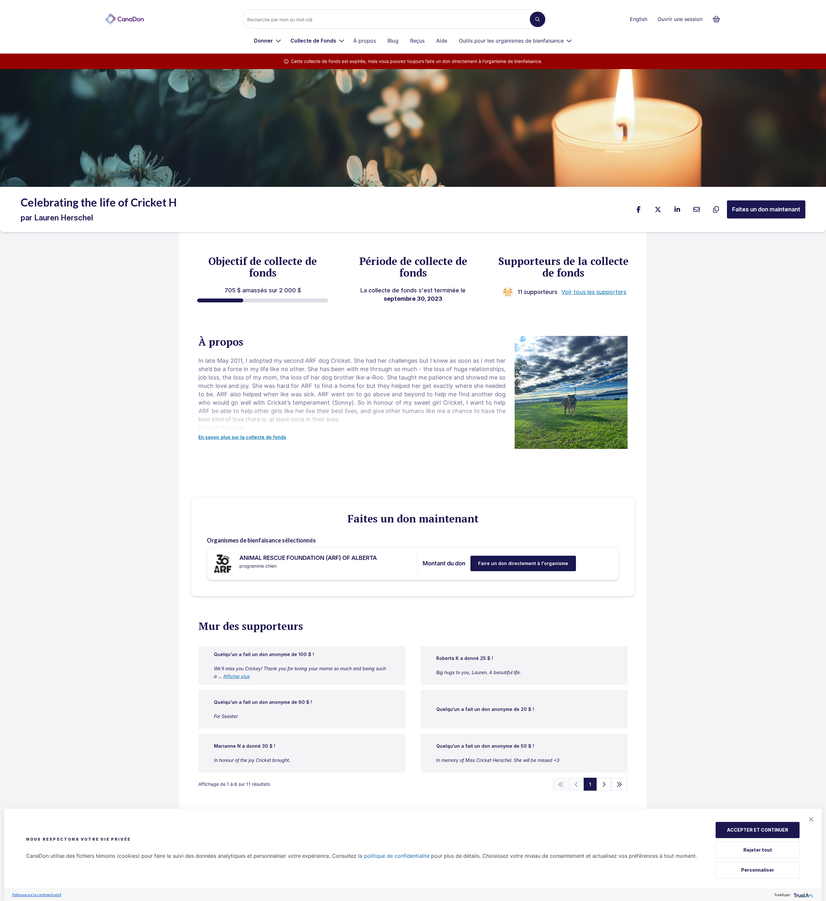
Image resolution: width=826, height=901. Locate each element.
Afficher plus (236, 676)
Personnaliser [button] (757, 870)
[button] (811, 819)
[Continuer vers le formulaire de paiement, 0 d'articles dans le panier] (718, 19)
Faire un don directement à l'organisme (523, 563)
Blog (393, 40)
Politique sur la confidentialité (36, 894)
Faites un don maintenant (766, 209)
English (638, 19)
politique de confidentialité (396, 856)
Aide (441, 40)
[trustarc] (803, 894)
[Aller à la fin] (619, 784)
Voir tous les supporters (593, 292)
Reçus (417, 40)
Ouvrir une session (680, 19)
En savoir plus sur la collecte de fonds (242, 437)
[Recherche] (537, 19)
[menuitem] (268, 40)
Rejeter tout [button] (757, 850)
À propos (364, 40)
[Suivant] (604, 784)
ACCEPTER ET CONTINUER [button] (757, 830)
